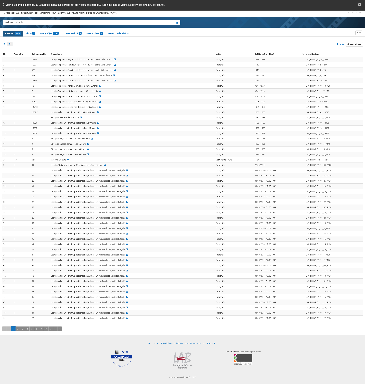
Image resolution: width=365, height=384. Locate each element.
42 (4, 276)
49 (4, 313)
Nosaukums (56, 54)
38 (4, 255)
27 (4, 197)
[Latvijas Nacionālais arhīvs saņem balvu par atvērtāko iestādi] (121, 359)
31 (4, 218)
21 (4, 165)
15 (4, 133)
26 (4, 191)
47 (4, 302)
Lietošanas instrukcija (194, 343)
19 (4, 154)
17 (4, 144)
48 (4, 307)
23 (4, 175)
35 (4, 239)
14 (4, 128)
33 (4, 228)
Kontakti (211, 343)
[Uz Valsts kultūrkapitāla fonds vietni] (243, 359)
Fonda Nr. (18, 54)
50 (358, 33)
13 (4, 123)
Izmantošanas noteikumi (172, 343)
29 (4, 207)
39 (4, 260)
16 (4, 139)
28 (4, 202)
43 (4, 281)
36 (4, 244)
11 (4, 112)
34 (4, 234)
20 (4, 160)
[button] (360, 4)
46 (4, 297)
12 (4, 117)
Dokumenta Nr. (39, 54)
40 (4, 265)
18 (4, 149)
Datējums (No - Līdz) (264, 54)
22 (4, 170)
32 (4, 223)
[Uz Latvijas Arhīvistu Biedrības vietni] (182, 360)
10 (4, 107)
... (50, 329)
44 (4, 286)
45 (4, 292)
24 (4, 181)
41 (4, 270)
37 (4, 249)
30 (4, 212)
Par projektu (153, 343)
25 (4, 186)
